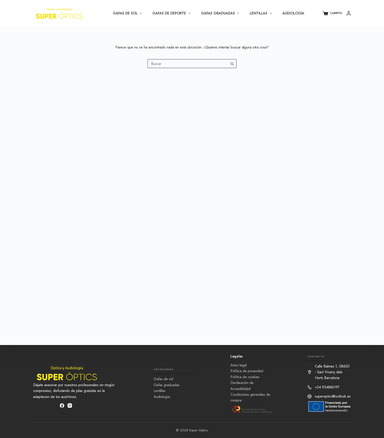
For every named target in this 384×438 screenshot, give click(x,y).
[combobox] (188, 63)
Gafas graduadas (218, 13)
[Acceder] (348, 13)
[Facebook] (62, 405)
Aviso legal (238, 364)
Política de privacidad (246, 370)
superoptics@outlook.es (333, 396)
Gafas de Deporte (169, 13)
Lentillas (258, 13)
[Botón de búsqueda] (232, 63)
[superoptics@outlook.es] (310, 396)
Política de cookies (244, 376)
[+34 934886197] (310, 387)
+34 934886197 (327, 387)
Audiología (293, 13)
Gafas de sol (125, 13)
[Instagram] (70, 405)
